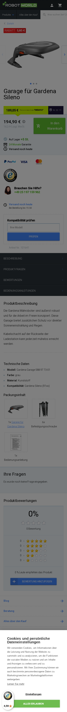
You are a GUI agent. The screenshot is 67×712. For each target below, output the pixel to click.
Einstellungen (34, 694)
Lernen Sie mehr (15, 684)
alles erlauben (33, 703)
